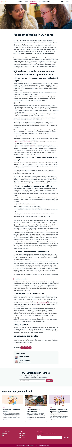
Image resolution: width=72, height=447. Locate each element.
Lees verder (12, 408)
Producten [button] (20, 1)
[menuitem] (20, 2)
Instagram (23, 433)
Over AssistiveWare (46, 1)
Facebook (23, 431)
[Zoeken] (52, 1)
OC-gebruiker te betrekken (43, 302)
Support (26, 1)
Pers (3, 435)
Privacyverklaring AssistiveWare (44, 445)
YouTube (23, 437)
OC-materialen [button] (33, 1)
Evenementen (4, 433)
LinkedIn (23, 435)
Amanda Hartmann (24, 356)
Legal (36, 445)
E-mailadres (39, 435)
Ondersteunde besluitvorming (22, 141)
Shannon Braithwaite (24, 360)
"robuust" (16, 86)
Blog (39, 1)
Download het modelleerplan (21, 279)
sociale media (31, 145)
